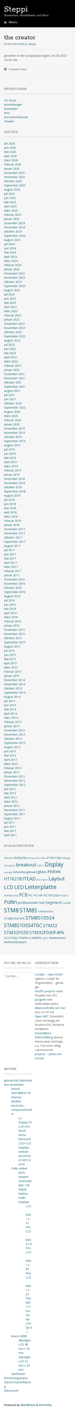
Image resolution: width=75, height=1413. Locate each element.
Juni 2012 (10, 789)
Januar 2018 (11, 525)
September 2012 (14, 785)
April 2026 (10, 156)
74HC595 (8, 858)
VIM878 (36, 938)
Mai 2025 (10, 202)
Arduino (20, 857)
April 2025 (10, 206)
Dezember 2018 (14, 479)
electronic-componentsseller (21, 1110)
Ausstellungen (13, 104)
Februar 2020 (12, 420)
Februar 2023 (12, 315)
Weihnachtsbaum (15, 942)
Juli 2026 (9, 143)
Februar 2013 (12, 768)
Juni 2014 (10, 705)
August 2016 (12, 596)
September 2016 (14, 592)
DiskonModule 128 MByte (25, 1185)
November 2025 (14, 177)
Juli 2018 (9, 500)
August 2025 (12, 189)
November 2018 (14, 483)
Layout (56, 878)
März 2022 (11, 361)
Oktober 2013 (13, 739)
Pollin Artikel (19, 1168)
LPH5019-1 (29, 1328)
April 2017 (10, 562)
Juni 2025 (10, 198)
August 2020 (12, 412)
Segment (54, 902)
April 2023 (10, 307)
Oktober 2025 (13, 181)
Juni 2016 (10, 604)
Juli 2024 (9, 244)
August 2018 (12, 495)
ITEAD (29, 878)
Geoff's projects (45, 991)
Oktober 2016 (13, 588)
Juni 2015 (10, 655)
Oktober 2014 (13, 688)
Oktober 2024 (13, 231)
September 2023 (14, 286)
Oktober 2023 (13, 282)
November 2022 (14, 328)
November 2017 (14, 533)
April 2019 (10, 462)
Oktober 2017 (13, 537)
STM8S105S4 (39, 918)
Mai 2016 (10, 609)
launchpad (42, 879)
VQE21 (45, 938)
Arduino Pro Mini (37, 858)
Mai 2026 (10, 152)
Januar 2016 (11, 625)
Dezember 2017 (14, 529)
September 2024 (14, 236)
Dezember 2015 (14, 630)
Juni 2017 (10, 554)
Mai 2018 (10, 508)
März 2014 (11, 718)
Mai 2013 (10, 755)
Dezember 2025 (14, 173)
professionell (28, 902)
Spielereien (18, 1374)
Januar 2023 (11, 319)
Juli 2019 (9, 449)
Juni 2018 (10, 504)
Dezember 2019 (14, 428)
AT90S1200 (53, 858)
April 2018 (10, 512)
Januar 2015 (11, 676)
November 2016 (14, 583)
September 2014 (14, 692)
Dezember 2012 (14, 776)
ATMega (66, 858)
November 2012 (14, 780)
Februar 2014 (12, 722)
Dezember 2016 (14, 579)
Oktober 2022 (13, 332)
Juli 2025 (9, 194)
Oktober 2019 (13, 437)
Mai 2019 (10, 458)
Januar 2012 (11, 806)
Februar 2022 (12, 365)
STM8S (28, 910)
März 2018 (11, 516)
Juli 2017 (9, 550)
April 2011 (10, 835)
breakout (26, 864)
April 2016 (10, 613)
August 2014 (12, 697)
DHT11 (40, 865)
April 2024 (10, 256)
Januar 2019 (11, 474)
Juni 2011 (10, 827)
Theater (9, 121)
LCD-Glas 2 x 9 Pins (29, 1239)
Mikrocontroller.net (47, 1008)
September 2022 (14, 336)
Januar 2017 (11, 575)
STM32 (50, 925)
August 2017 (12, 546)
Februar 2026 (12, 164)
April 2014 (10, 713)
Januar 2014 (11, 726)
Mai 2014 (10, 709)
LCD (8, 887)
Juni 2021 (10, 399)
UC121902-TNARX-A (17, 938)
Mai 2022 (10, 353)
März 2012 (11, 801)
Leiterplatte (41, 887)
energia (8, 872)
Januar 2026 (11, 168)
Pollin (10, 901)
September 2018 (14, 491)
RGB (42, 903)
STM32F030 (16, 932)
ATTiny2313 (9, 865)
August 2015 (12, 646)
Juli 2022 (9, 345)
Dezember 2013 (14, 730)
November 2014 (14, 684)
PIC (30, 895)
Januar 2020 (11, 424)
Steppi (16, 9)
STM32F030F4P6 (46, 932)
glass (42, 871)
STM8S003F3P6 (45, 911)
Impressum (11, 1390)
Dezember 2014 (14, 680)
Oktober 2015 (13, 638)
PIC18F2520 (51, 895)
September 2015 (14, 642)
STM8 (11, 910)
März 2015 (11, 667)
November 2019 (14, 433)
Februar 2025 (12, 215)
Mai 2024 (10, 252)
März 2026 (11, 160)
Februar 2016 (12, 621)
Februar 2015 (12, 671)
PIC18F (38, 895)
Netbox (23, 1193)
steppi (32, 44)
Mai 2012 (10, 793)
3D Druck (10, 100)
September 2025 (14, 185)
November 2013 (14, 734)
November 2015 (14, 634)
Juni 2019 (10, 453)
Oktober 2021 (13, 382)
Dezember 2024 (14, 223)
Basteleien (11, 109)
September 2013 (14, 743)
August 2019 (12, 445)
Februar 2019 (12, 470)
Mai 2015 (10, 659)
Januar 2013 (11, 772)
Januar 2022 (11, 370)
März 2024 (11, 261)
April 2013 (10, 759)
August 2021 (12, 391)
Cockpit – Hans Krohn (49, 974)
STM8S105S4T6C (23, 925)
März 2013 (11, 764)
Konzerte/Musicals (16, 117)
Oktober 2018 (13, 487)
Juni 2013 (10, 751)
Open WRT (42, 1016)
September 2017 (14, 542)
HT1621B (13, 879)
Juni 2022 (10, 349)
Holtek (54, 871)
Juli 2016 (9, 600)
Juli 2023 (9, 294)
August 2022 (12, 340)
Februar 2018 (12, 521)
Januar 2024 (11, 269)
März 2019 (11, 466)
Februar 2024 (12, 265)
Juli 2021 (9, 395)
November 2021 (14, 378)
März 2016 (11, 617)
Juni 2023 (10, 298)
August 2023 (12, 290)
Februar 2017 (12, 571)
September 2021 (14, 386)
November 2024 (14, 227)
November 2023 (14, 277)
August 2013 (12, 747)
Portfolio (45, 1405)
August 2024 (12, 240)
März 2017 (11, 567)
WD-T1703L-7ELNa (28, 1311)
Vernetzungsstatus (16, 1378)
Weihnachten (57, 938)
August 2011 (12, 818)
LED (19, 887)
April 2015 (10, 663)
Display (54, 864)
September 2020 (14, 407)
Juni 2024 (10, 248)
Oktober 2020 (13, 403)
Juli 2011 (9, 822)
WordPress (28, 1405)
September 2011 (14, 814)
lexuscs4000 (19, 1336)
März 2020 (11, 416)
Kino (24, 69)
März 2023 (11, 311)
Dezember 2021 (14, 374)
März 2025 (11, 210)
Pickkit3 (64, 895)
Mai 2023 (10, 303)
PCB (23, 895)
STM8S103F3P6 (14, 918)
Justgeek (40, 999)
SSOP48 (67, 903)
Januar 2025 (11, 219)
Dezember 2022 (14, 324)
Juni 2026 (10, 148)
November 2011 (14, 810)
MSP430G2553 (11, 895)
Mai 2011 (10, 831)
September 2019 (14, 441)
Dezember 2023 (14, 273)
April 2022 (10, 357)
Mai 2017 (10, 558)
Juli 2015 (9, 651)
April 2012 (10, 797)
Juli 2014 (9, 701)
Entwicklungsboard (25, 872)
